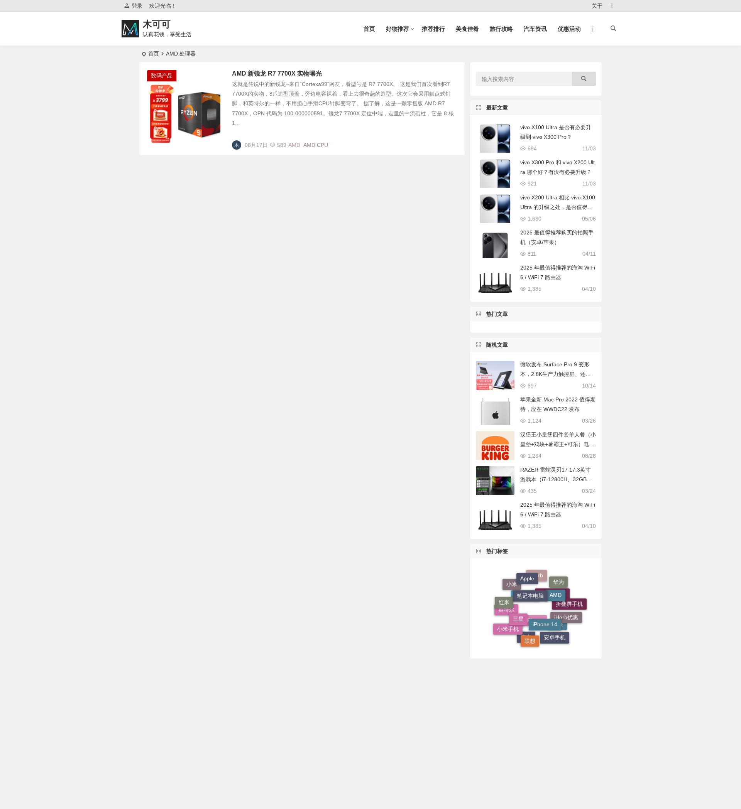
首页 (369, 28)
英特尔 (506, 615)
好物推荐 (397, 28)
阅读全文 (449, 142)
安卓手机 (554, 636)
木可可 (157, 24)
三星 (518, 610)
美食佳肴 (467, 28)
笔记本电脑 (530, 586)
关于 (597, 6)
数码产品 (162, 75)
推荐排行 (433, 28)
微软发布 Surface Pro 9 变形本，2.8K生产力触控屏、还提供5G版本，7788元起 (555, 374)
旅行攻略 (501, 28)
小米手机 (508, 627)
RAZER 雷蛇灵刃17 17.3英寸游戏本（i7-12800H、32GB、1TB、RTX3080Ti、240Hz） (557, 479)
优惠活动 (569, 28)
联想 (529, 636)
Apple (527, 575)
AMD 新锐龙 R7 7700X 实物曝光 (277, 73)
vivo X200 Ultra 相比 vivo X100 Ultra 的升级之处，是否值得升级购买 (557, 207)
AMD (294, 145)
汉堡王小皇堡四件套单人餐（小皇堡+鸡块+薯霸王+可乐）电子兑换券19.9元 (558, 444)
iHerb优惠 (566, 612)
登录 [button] (137, 6)
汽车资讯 (535, 28)
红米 (504, 599)
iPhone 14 (545, 614)
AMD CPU (315, 145)
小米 (511, 587)
